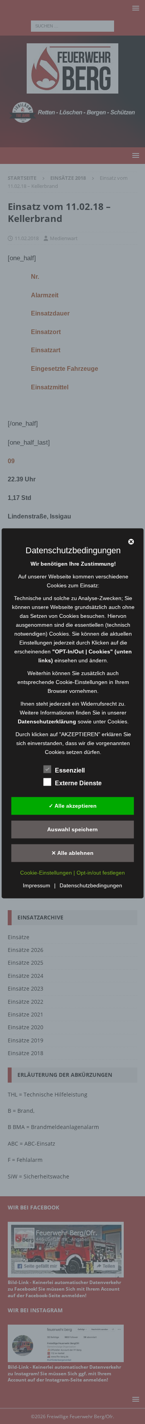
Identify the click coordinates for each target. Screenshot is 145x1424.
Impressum (36, 886)
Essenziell (70, 770)
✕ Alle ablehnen (72, 853)
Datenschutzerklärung (47, 722)
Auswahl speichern (72, 829)
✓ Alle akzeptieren (73, 806)
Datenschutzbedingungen (91, 886)
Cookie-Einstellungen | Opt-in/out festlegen (72, 873)
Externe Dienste (78, 783)
